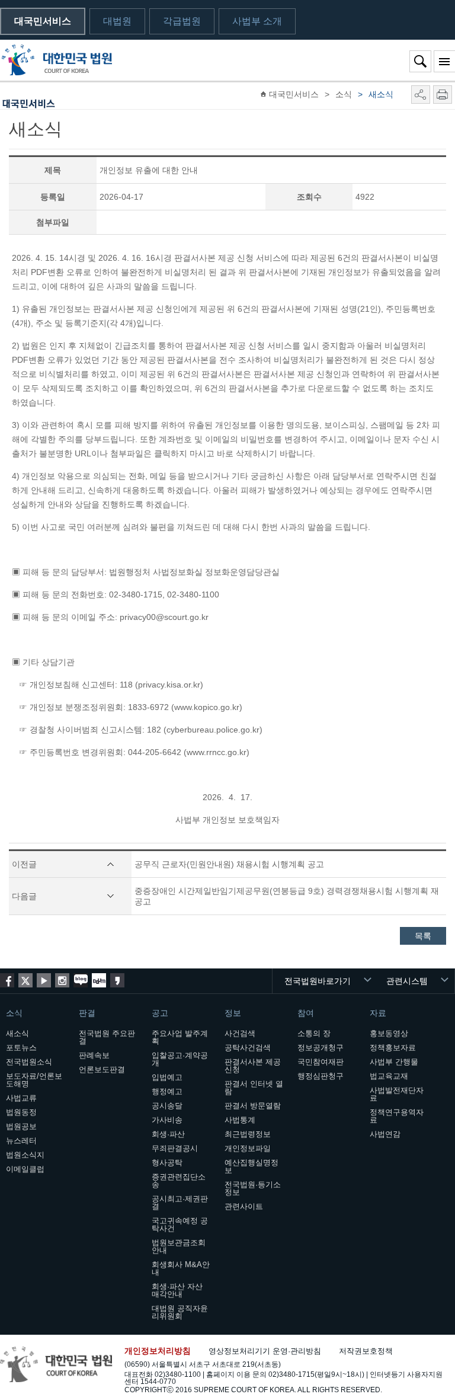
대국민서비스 (42, 21)
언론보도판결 (102, 1069)
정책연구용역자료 (397, 1116)
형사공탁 (167, 1162)
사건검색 (240, 1033)
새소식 (17, 1033)
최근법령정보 (248, 1134)
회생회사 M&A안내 (181, 1268)
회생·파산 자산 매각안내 (177, 1290)
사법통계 (240, 1119)
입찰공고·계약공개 (180, 1059)
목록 (423, 936)
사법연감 (385, 1134)
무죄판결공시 (175, 1148)
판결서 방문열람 (253, 1105)
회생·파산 (168, 1134)
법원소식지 (25, 1154)
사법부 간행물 (394, 1061)
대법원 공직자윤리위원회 (180, 1312)
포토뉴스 (21, 1047)
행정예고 (167, 1091)
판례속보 (94, 1055)
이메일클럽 (25, 1169)
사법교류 (21, 1098)
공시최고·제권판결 (180, 1202)
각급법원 (182, 21)
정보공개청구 (320, 1047)
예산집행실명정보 (251, 1166)
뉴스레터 (21, 1140)
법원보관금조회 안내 (179, 1246)
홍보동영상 (389, 1033)
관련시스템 (407, 981)
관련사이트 (244, 1206)
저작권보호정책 (366, 1351)
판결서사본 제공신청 (253, 1065)
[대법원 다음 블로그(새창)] (99, 980)
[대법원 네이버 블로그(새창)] (80, 980)
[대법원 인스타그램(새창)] (62, 980)
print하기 (442, 94)
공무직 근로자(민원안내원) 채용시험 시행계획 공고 (229, 864)
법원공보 (21, 1126)
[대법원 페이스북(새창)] (7, 980)
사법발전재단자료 (397, 1094)
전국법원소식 (29, 1061)
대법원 (117, 21)
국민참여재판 (320, 1061)
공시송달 (167, 1105)
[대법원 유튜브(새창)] (44, 980)
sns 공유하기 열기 (420, 94)
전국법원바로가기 (317, 981)
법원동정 (21, 1112)
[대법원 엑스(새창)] (25, 980)
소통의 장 (314, 1033)
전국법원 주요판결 (107, 1037)
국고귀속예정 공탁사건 (180, 1224)
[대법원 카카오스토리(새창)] (117, 980)
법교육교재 (389, 1076)
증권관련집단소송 (179, 1180)
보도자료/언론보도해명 (34, 1080)
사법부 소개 (257, 21)
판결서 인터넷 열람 (254, 1087)
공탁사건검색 (248, 1047)
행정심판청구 (320, 1076)
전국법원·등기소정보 (253, 1188)
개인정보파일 (248, 1148)
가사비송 (167, 1119)
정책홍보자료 (393, 1047)
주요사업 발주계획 (180, 1037)
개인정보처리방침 (157, 1350)
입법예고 (167, 1077)
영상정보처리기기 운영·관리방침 (265, 1351)
